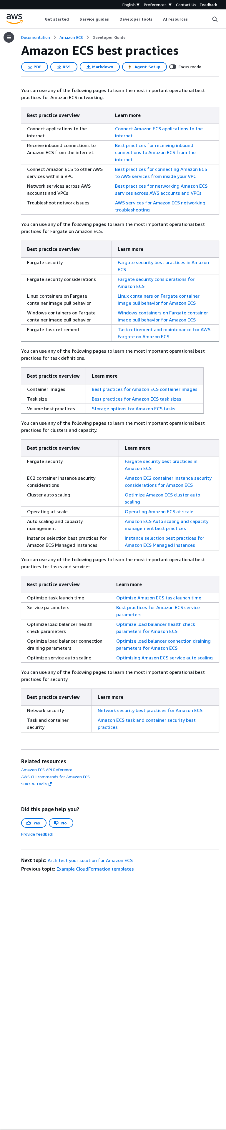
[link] (109, 37)
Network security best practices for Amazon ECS (150, 710)
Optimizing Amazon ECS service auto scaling (164, 658)
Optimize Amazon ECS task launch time (158, 598)
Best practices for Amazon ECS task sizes (136, 399)
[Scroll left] (40, 19)
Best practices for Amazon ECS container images (144, 389)
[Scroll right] (192, 19)
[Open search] (215, 19)
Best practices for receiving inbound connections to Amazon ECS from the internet (155, 152)
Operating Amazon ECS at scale (159, 511)
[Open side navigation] (9, 37)
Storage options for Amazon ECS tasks (133, 408)
